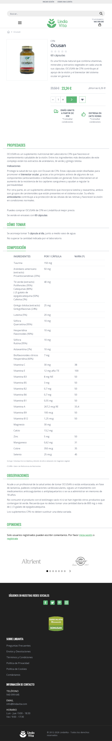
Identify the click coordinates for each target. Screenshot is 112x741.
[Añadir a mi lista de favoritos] (82, 99)
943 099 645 (99, 21)
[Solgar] (81, 561)
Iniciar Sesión (48, 2)
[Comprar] (71, 99)
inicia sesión (85, 535)
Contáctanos (13, 674)
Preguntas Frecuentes (18, 645)
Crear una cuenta (64, 2)
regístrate (12, 538)
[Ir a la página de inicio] (8, 31)
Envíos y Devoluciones (18, 651)
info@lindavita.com (16, 704)
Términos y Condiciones (19, 657)
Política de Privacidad (17, 663)
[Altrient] (31, 561)
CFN (53, 41)
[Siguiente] (71, 571)
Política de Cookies (16, 669)
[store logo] (57, 23)
